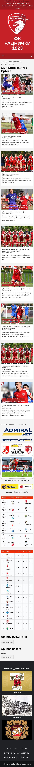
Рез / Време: (19, 497)
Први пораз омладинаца (10, 174)
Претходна (4, 424)
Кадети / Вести (6, 6)
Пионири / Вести (17, 6)
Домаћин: (11, 497)
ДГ (26, 551)
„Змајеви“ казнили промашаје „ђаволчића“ (16, 289)
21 (18, 424)
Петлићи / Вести (28, 6)
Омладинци (21, 92)
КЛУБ (16, 749)
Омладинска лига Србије (9, 92)
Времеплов (26, 1)
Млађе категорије (20, 90)
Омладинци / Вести (23, 3)
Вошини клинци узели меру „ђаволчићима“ (11, 97)
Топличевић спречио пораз (11, 136)
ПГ (30, 551)
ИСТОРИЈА (25, 753)
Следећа (22, 424)
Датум (4, 497)
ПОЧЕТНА (9, 749)
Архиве (3, 653)
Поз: (3, 551)
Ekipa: (7, 551)
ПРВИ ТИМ (23, 749)
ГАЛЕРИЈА (7, 757)
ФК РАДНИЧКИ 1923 (17, 43)
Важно (4, 205)
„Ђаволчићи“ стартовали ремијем (13, 212)
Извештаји (10, 90)
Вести (4, 90)
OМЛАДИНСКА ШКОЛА (11, 753)
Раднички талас (17, 1)
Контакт (17, 8)
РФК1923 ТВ (7, 1)
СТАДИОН (15, 757)
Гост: (26, 497)
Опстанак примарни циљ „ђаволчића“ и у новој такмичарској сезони (16, 250)
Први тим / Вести (11, 3)
